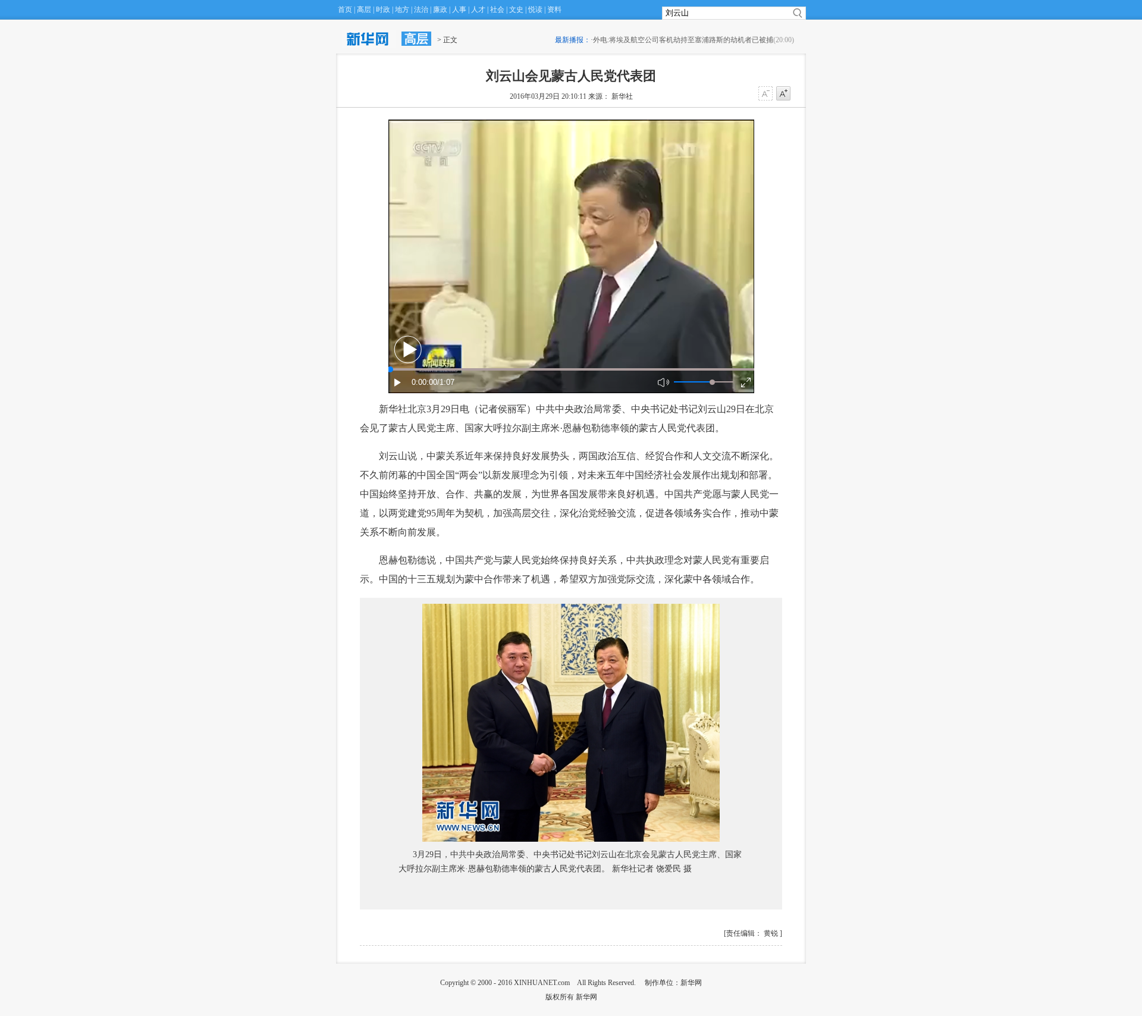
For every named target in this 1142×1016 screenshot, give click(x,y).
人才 (478, 9)
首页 (345, 9)
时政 (383, 9)
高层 (364, 9)
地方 (402, 9)
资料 (554, 9)
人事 (459, 9)
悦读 (535, 9)
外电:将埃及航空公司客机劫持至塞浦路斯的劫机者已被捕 (683, 40)
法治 (421, 9)
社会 (497, 9)
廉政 (440, 9)
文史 (516, 9)
